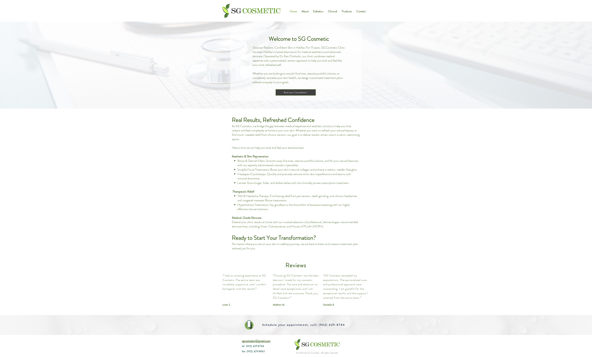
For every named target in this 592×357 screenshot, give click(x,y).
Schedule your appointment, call (289, 325)
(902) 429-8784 (332, 325)
